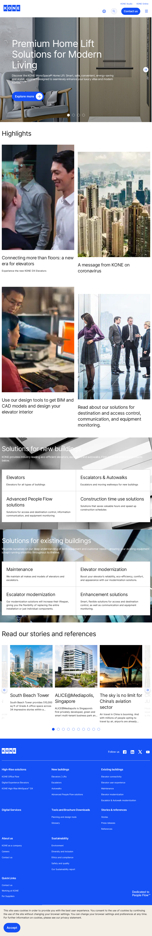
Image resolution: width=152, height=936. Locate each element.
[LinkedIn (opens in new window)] (132, 751)
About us (7, 838)
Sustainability (60, 838)
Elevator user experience (113, 782)
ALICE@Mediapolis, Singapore (74, 698)
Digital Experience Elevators (15, 782)
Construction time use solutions (112, 499)
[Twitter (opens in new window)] (140, 751)
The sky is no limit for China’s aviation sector (121, 701)
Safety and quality (60, 863)
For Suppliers (8, 896)
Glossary (56, 823)
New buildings (60, 769)
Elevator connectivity (111, 776)
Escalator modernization (30, 594)
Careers (5, 851)
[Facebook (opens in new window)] (124, 751)
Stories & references (114, 809)
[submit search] (114, 11)
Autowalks (56, 788)
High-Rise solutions (14, 769)
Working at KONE (10, 890)
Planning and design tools (64, 817)
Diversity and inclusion (62, 851)
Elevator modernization (112, 794)
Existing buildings (112, 769)
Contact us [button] (131, 11)
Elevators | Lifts (59, 776)
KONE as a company (12, 845)
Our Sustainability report (63, 869)
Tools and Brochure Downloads (71, 809)
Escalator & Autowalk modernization (118, 800)
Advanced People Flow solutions (67, 794)
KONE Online (142, 4)
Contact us (7, 857)
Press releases (108, 823)
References (106, 829)
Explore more (24, 96)
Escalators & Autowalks (103, 477)
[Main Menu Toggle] (146, 11)
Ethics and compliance (62, 857)
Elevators (15, 477)
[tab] (68, 115)
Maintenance (107, 788)
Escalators (56, 782)
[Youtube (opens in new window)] (147, 751)
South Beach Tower (29, 695)
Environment (58, 845)
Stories (104, 817)
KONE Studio (126, 4)
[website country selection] (104, 11)
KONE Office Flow (10, 776)
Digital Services (11, 809)
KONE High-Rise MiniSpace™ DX (17, 788)
